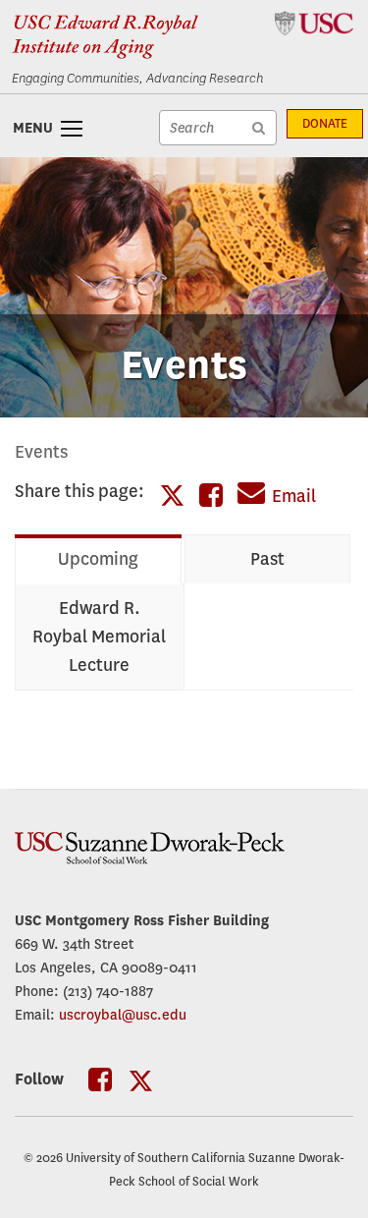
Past (267, 559)
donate (324, 124)
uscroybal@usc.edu (122, 1015)
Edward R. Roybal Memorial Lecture (99, 637)
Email (294, 496)
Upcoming (98, 559)
